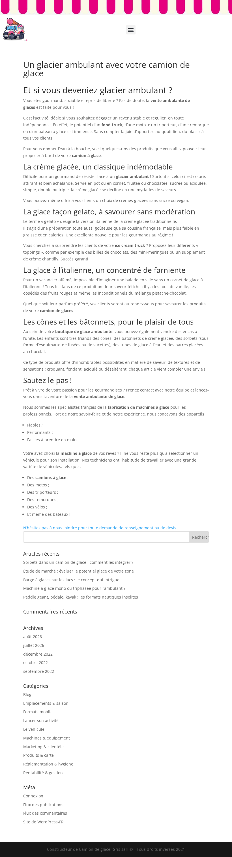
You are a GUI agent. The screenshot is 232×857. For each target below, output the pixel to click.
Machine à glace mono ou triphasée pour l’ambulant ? (74, 588)
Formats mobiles (39, 711)
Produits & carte (38, 755)
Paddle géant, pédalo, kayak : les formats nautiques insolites (80, 597)
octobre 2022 (35, 662)
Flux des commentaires (45, 813)
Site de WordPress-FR (43, 822)
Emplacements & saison (45, 703)
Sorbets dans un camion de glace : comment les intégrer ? (78, 562)
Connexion (33, 796)
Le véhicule (33, 729)
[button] (131, 29)
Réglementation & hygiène (48, 764)
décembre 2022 (38, 654)
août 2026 (32, 636)
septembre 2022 (38, 671)
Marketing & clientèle (43, 746)
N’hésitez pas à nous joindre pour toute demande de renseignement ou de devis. (100, 527)
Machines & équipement (46, 738)
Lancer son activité (41, 720)
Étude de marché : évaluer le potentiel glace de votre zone (78, 571)
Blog (27, 694)
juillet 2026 (33, 645)
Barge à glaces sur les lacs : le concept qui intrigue (71, 579)
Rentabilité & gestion (43, 772)
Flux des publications (43, 804)
